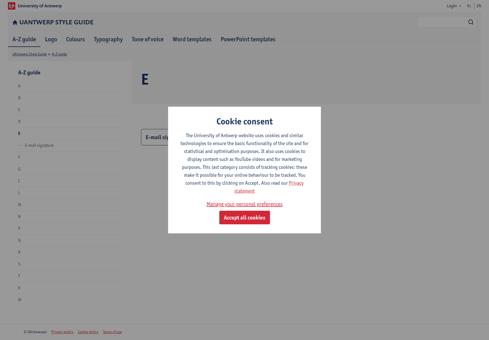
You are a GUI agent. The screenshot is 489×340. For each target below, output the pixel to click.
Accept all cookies (244, 217)
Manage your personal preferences (245, 204)
